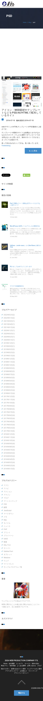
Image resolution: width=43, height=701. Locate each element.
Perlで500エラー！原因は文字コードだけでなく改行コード (25, 204)
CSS (5, 504)
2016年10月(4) (9, 440)
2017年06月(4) (9, 415)
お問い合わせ (31, 665)
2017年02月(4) (9, 428)
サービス (27, 663)
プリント (7, 532)
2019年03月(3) (9, 349)
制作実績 (13, 665)
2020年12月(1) (9, 330)
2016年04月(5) (9, 459)
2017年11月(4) (9, 400)
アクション (8, 492)
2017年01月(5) (9, 431)
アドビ (6, 488)
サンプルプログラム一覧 (13, 567)
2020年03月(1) (9, 334)
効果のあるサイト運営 (18, 669)
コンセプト (19, 663)
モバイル (7, 523)
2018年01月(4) (9, 393)
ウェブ (6, 561)
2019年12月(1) (9, 343)
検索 (5, 542)
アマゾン (7, 495)
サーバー (7, 548)
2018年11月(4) (9, 362)
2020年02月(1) (9, 337)
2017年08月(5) (9, 409)
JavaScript (8, 510)
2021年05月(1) (9, 321)
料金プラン (4, 665)
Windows (7, 558)
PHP (5, 529)
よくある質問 (21, 665)
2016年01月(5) (9, 469)
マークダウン (9, 514)
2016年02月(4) (9, 466)
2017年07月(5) (9, 412)
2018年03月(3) (9, 387)
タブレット (8, 554)
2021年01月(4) (9, 327)
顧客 (5, 507)
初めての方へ (5, 669)
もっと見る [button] (33, 151)
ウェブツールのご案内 (34, 669)
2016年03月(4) (9, 462)
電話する (21, 693)
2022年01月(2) (9, 318)
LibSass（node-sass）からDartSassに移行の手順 (25, 246)
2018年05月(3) (9, 381)
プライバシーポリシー (21, 673)
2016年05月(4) (9, 456)
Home (24, 22)
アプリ (6, 485)
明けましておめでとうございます (21, 266)
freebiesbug (6, 146)
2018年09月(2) (9, 368)
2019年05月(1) (9, 346)
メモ (5, 517)
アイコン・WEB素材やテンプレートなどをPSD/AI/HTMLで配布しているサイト (21, 112)
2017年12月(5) (9, 396)
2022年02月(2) (9, 315)
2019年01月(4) (9, 356)
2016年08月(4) (9, 447)
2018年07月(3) (9, 374)
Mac (5, 520)
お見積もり (23, 671)
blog (29, 22)
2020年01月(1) (9, 340)
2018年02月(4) (9, 390)
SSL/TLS (7, 545)
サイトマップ (32, 671)
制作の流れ (35, 663)
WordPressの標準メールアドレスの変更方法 (25, 226)
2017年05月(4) (9, 418)
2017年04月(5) (9, 422)
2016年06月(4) (9, 453)
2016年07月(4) (9, 450)
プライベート (9, 536)
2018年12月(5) (9, 359)
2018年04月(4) (9, 384)
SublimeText (8, 551)
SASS (6, 539)
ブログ (6, 498)
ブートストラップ (10, 501)
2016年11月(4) (9, 437)
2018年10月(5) (9, 365)
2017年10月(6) (9, 403)
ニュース (7, 526)
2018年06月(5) (9, 378)
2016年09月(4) (9, 444)
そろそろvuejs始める (17, 286)
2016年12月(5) (9, 434)
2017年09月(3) (9, 406)
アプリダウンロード (11, 671)
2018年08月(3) (9, 371)
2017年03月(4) (9, 425)
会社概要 (12, 663)
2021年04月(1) (9, 324)
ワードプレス (9, 564)
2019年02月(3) (9, 352)
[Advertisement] (21, 51)
